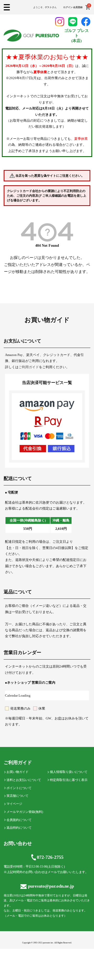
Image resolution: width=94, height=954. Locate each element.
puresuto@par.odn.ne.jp (51, 886)
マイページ (14, 803)
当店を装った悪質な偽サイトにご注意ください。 (49, 175)
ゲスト (48, 7)
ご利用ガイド (29, 367)
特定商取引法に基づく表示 (68, 779)
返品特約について (19, 827)
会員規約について (19, 819)
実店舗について (17, 795)
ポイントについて (19, 788)
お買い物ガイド (17, 771)
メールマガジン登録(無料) (25, 811)
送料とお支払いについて (24, 779)
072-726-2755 (50, 857)
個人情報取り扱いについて (68, 771)
